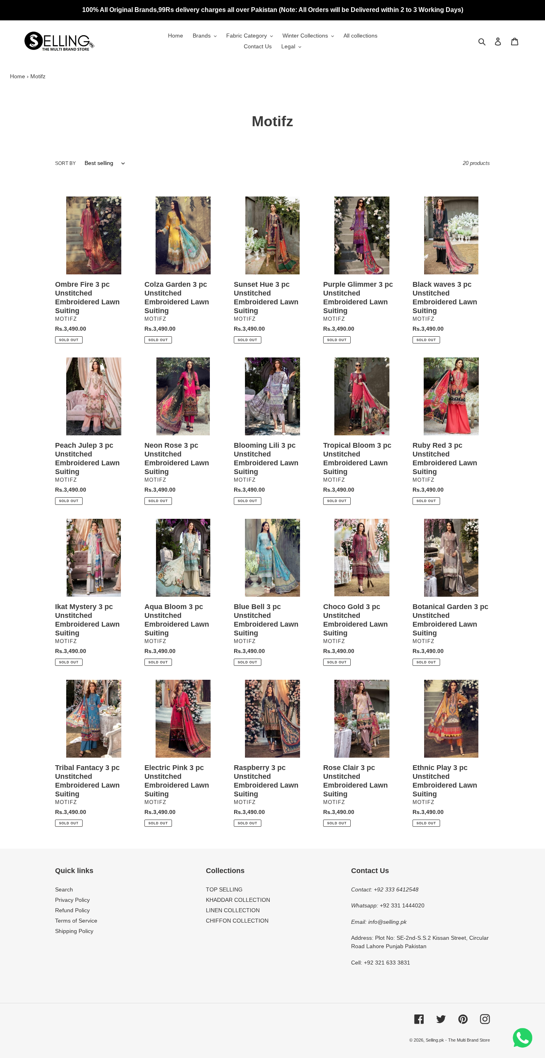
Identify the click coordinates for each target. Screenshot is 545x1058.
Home (17, 76)
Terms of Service (76, 920)
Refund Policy (72, 910)
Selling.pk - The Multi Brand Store (458, 1040)
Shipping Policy (74, 931)
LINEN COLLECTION (233, 910)
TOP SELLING (224, 889)
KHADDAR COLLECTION (238, 900)
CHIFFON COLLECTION (237, 920)
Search (64, 889)
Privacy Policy (72, 900)
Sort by (65, 163)
